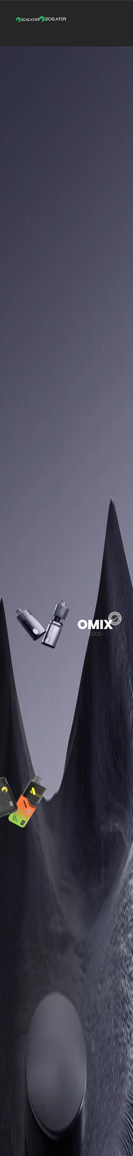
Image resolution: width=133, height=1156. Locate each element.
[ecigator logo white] (41, 23)
